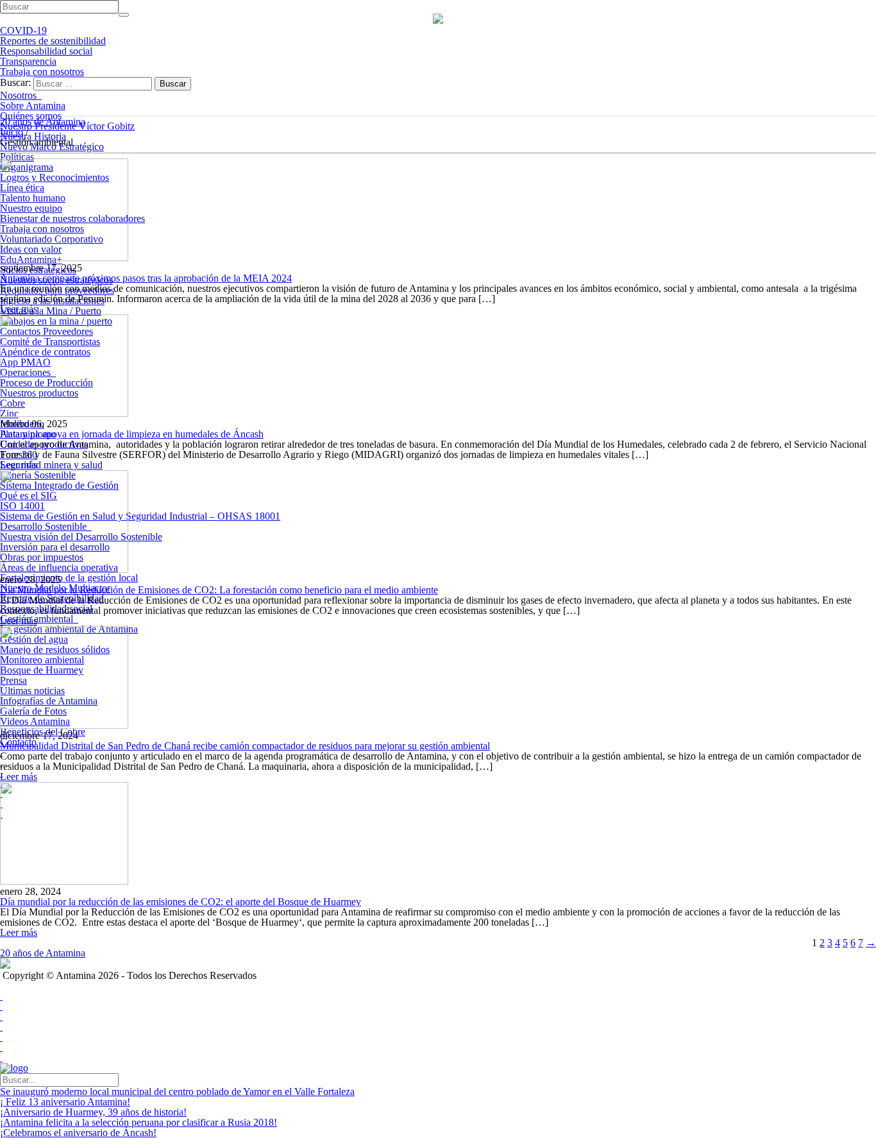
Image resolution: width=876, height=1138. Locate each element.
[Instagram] (1, 1047)
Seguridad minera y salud (51, 464)
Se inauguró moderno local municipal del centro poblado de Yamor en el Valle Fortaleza (177, 1091)
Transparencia (28, 61)
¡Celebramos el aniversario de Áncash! (78, 1132)
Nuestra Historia (33, 136)
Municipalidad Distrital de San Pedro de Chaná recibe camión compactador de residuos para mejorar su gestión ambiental (245, 745)
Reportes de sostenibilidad (53, 40)
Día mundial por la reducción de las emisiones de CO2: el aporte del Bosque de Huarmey (180, 901)
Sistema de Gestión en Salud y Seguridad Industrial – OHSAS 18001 (140, 516)
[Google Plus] (1, 1026)
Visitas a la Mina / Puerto (50, 310)
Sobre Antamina (32, 105)
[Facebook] (1, 995)
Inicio (11, 131)
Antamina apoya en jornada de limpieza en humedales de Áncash (132, 434)
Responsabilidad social (46, 51)
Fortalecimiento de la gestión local (69, 577)
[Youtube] (1, 1016)
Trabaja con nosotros (42, 71)
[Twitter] (1, 1006)
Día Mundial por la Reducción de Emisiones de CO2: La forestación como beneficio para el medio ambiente (219, 589)
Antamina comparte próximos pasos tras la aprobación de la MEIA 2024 (146, 278)
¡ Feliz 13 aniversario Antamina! (65, 1101)
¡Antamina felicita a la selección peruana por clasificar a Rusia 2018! (138, 1122)
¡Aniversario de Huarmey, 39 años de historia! (93, 1112)
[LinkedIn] (1, 1037)
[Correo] (1, 1057)
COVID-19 (23, 30)
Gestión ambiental (39, 618)
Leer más (18, 308)
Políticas (17, 156)
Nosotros (21, 95)
